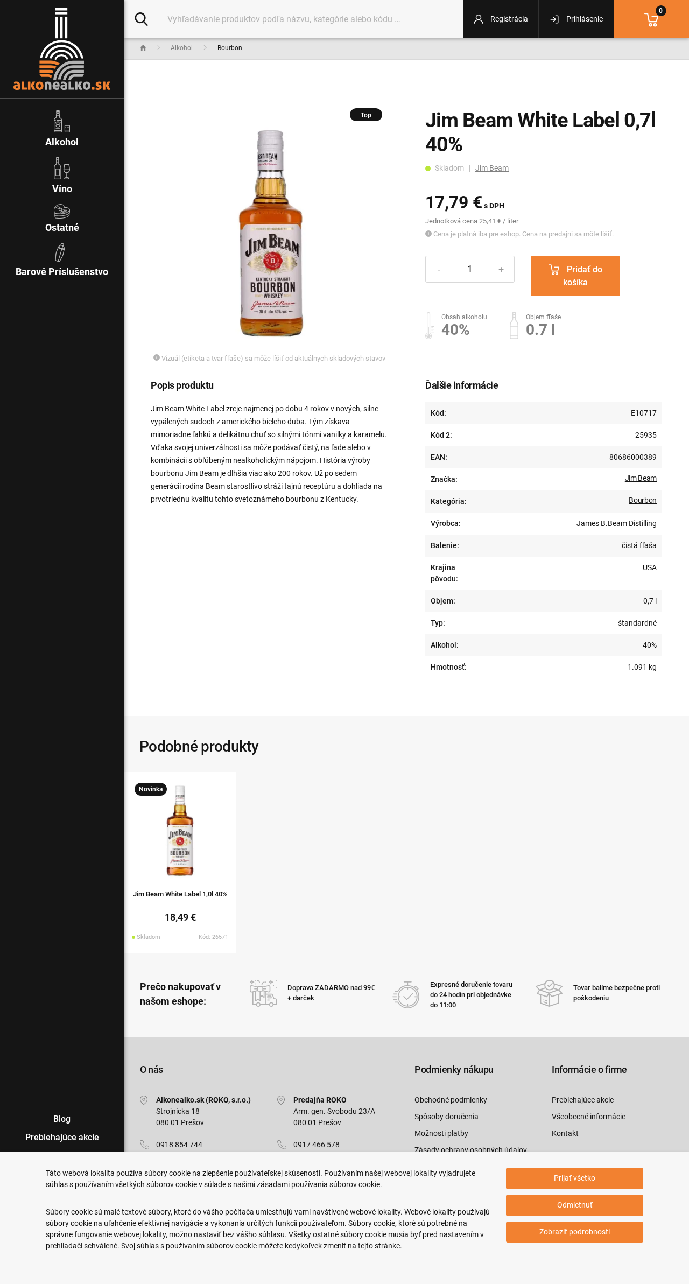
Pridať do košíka (582, 275)
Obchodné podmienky (450, 1100)
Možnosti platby (441, 1133)
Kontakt (565, 1133)
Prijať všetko (574, 1178)
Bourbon (643, 500)
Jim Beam (492, 168)
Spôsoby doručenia (446, 1116)
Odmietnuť (575, 1205)
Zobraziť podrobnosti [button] (574, 1231)
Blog (62, 1119)
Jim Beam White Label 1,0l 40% (180, 894)
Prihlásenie (584, 19)
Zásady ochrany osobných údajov (470, 1150)
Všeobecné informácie (588, 1116)
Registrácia (508, 19)
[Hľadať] (141, 18)
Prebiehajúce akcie (583, 1100)
